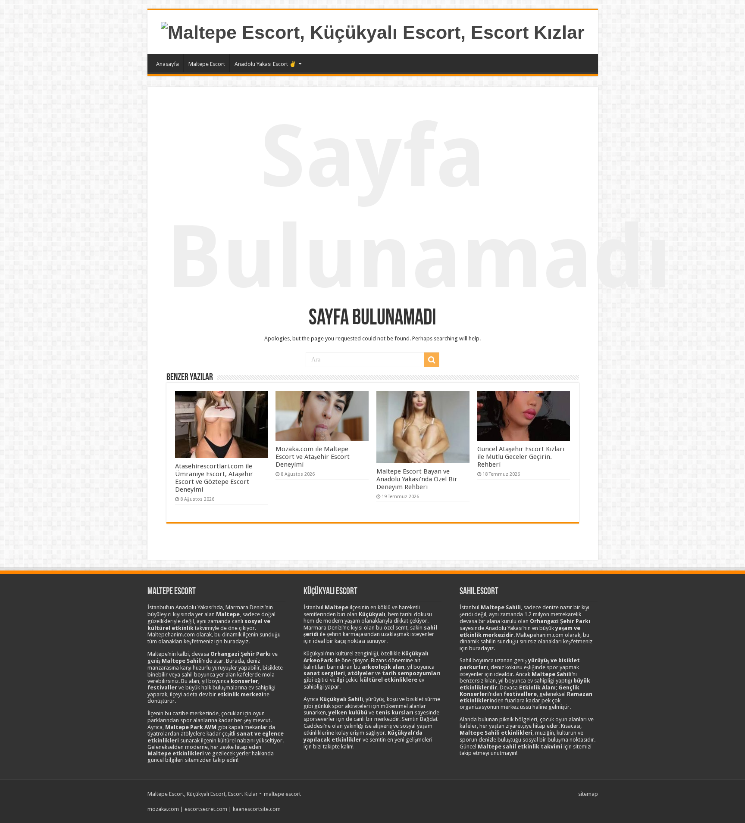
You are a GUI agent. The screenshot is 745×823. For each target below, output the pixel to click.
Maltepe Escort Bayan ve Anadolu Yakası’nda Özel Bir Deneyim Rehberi (416, 479)
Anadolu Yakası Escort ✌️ (265, 64)
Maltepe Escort (206, 64)
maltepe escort (282, 794)
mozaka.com (163, 809)
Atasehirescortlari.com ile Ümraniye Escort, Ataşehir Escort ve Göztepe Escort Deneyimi (214, 477)
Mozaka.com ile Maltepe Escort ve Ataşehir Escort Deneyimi (312, 456)
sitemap (588, 794)
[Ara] (431, 359)
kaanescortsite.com (257, 809)
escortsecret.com (206, 809)
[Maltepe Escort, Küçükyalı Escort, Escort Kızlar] (373, 31)
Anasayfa (167, 64)
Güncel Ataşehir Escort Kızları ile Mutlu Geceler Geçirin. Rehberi (520, 456)
